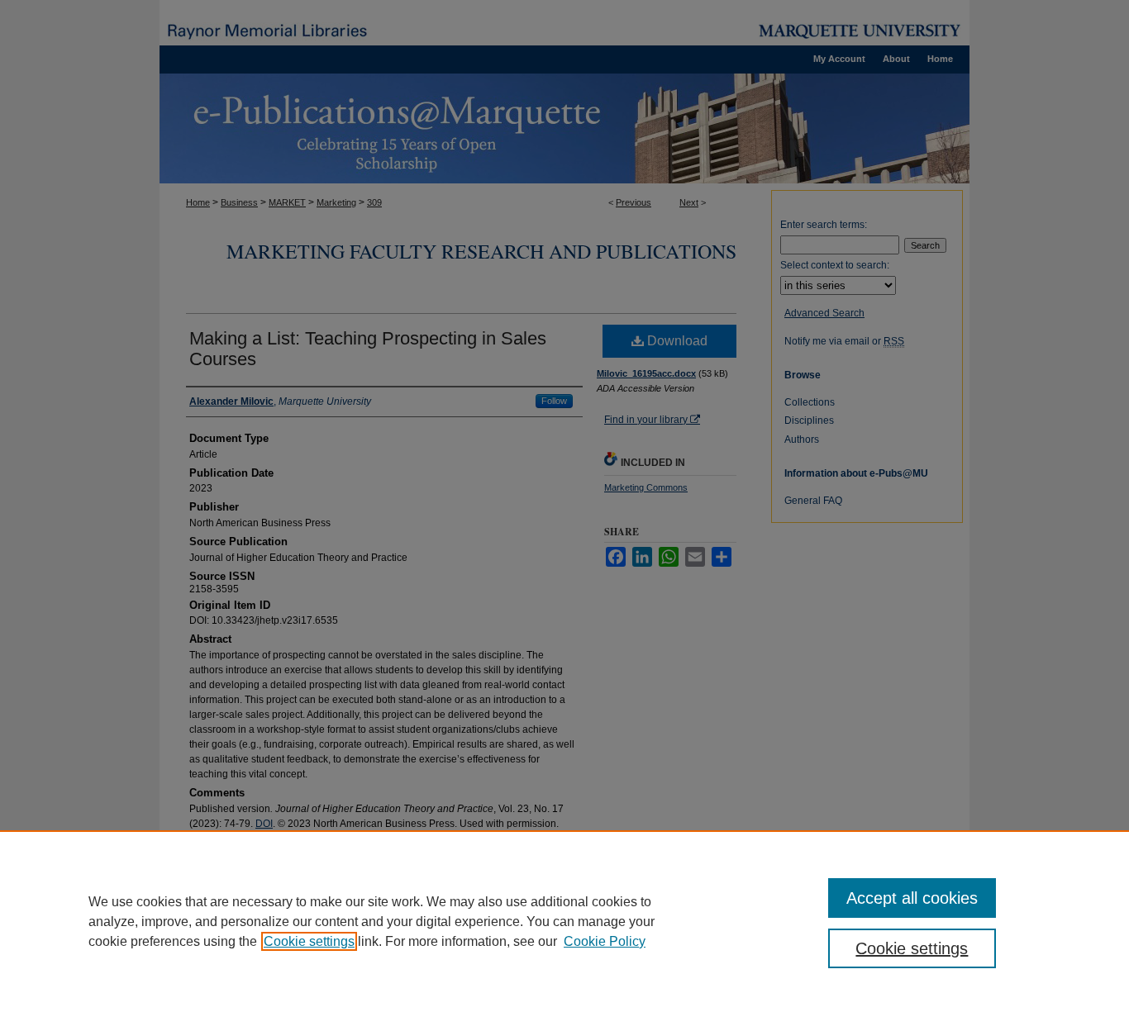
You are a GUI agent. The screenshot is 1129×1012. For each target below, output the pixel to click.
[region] (564, 921)
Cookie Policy (604, 941)
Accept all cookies (912, 898)
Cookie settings (309, 941)
